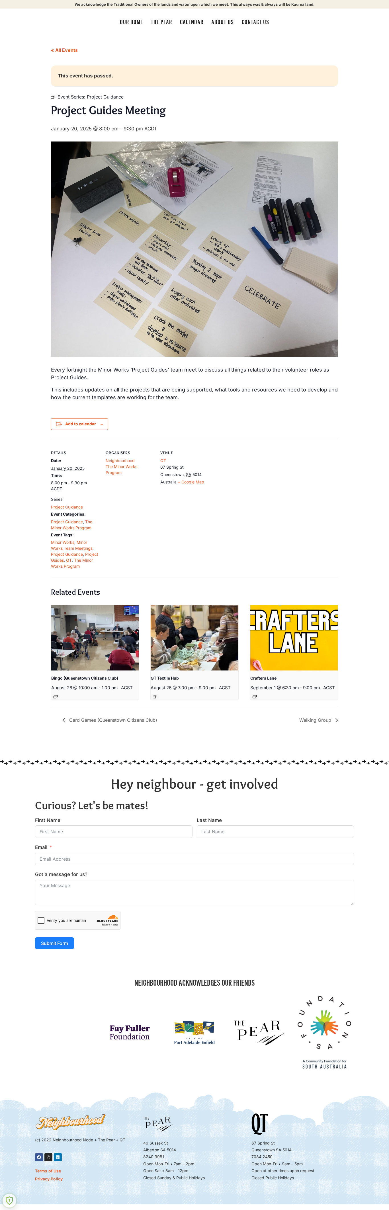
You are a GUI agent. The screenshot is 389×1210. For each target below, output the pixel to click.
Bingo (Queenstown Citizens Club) (84, 678)
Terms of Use (48, 1170)
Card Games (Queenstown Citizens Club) (112, 720)
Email (41, 847)
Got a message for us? (61, 874)
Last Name (209, 820)
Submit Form (54, 943)
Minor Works (62, 542)
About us (222, 22)
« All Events (64, 50)
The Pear (161, 22)
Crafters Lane (263, 678)
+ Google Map (191, 481)
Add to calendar (80, 423)
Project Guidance (67, 506)
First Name (47, 820)
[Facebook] (39, 1157)
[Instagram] (48, 1157)
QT (69, 560)
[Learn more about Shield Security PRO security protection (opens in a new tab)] (9, 1200)
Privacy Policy (49, 1178)
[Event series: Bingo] (56, 696)
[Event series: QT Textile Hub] (155, 696)
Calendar (191, 22)
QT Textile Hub (165, 678)
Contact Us (255, 22)
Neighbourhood (120, 460)
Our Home (131, 22)
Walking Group (316, 720)
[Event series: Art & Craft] (255, 696)
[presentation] (95, 637)
